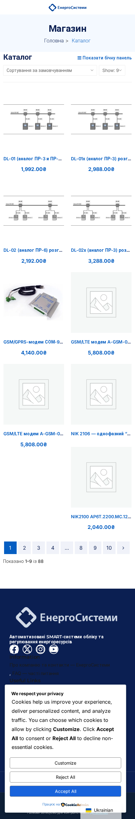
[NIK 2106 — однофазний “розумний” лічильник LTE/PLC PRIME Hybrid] (101, 394)
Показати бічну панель (106, 57)
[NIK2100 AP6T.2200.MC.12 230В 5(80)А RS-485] (101, 477)
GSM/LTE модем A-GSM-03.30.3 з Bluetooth (51, 433)
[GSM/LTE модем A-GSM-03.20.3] (101, 302)
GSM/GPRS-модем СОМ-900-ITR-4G (42, 341)
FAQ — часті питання (35, 673)
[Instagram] (40, 649)
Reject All (65, 777)
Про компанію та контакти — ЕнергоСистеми (59, 665)
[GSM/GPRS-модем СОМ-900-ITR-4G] (33, 302)
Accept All (65, 791)
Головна (54, 40)
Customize (65, 763)
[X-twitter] (27, 649)
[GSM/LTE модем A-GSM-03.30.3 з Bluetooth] (33, 394)
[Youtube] (53, 649)
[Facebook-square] (14, 649)
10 (109, 548)
